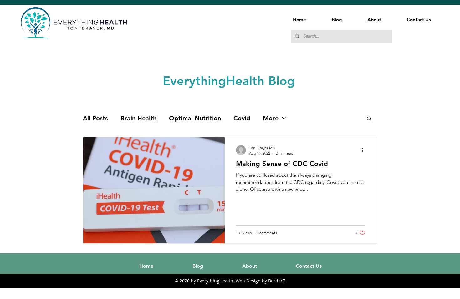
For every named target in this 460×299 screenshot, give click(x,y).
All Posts (95, 118)
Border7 (276, 281)
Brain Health (138, 118)
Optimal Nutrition (195, 118)
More (271, 118)
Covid (241, 118)
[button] (369, 119)
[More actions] (364, 150)
